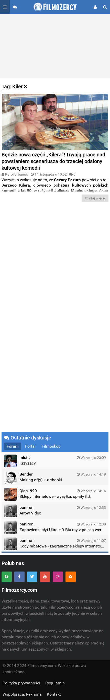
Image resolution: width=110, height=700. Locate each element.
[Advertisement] (55, 46)
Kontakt (54, 694)
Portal (30, 446)
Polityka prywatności (21, 683)
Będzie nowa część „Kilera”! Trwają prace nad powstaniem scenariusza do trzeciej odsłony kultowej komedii (53, 161)
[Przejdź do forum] (15, 7)
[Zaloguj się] (95, 7)
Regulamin (55, 683)
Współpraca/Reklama (22, 694)
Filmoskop (51, 446)
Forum (13, 446)
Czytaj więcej (95, 198)
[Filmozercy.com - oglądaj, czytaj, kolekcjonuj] (55, 7)
